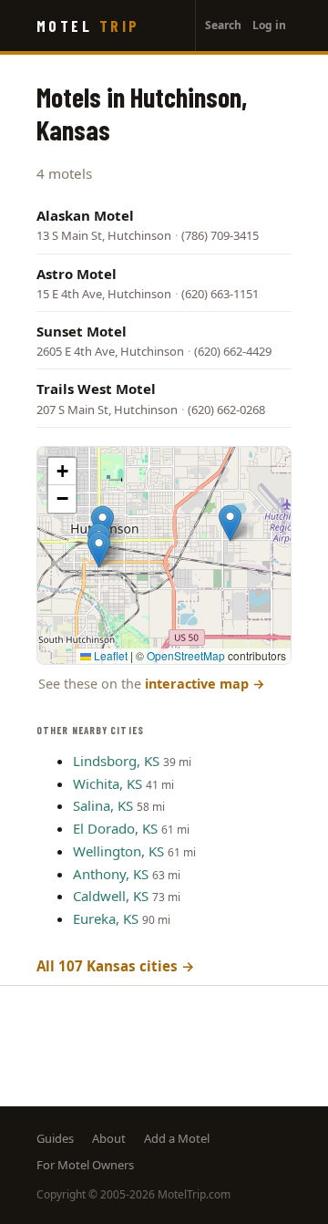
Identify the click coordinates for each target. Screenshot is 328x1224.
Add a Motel (177, 1138)
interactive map (205, 683)
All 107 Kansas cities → (115, 966)
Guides (55, 1138)
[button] (230, 523)
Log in (269, 25)
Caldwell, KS (111, 896)
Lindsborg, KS (116, 761)
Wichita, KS (107, 783)
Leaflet (109, 655)
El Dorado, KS (115, 828)
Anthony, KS (111, 874)
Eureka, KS (105, 918)
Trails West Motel (96, 388)
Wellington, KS (118, 851)
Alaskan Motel (85, 215)
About (109, 1138)
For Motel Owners (85, 1165)
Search (223, 25)
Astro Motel (76, 274)
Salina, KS (103, 805)
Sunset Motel (81, 331)
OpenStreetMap (186, 655)
